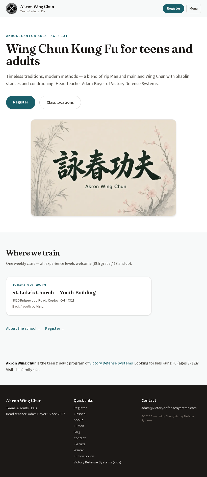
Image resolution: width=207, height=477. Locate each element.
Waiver (79, 450)
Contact (80, 438)
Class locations (60, 102)
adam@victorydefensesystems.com (169, 408)
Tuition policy (84, 456)
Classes (80, 414)
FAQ (77, 432)
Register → (55, 328)
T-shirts (79, 444)
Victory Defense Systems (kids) (97, 462)
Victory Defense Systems (111, 363)
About (78, 420)
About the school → (23, 328)
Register (173, 8)
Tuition (79, 426)
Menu (194, 8)
